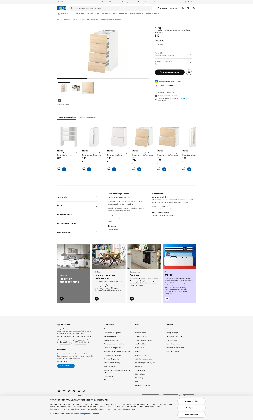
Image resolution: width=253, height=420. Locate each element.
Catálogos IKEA (140, 344)
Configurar (190, 408)
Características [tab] (62, 197)
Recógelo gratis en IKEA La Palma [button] (167, 96)
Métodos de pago (110, 336)
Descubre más (62, 361)
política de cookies (91, 414)
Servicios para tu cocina (174, 336)
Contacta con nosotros (111, 329)
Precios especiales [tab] (136, 14)
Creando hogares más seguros (145, 363)
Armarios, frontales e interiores (89, 19)
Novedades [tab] (106, 14)
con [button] (170, 82)
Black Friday (139, 378)
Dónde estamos (140, 333)
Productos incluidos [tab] (64, 232)
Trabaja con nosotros (142, 336)
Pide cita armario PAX (143, 2)
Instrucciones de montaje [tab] (66, 223)
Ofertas (137, 351)
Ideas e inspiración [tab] (120, 14)
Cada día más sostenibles (143, 359)
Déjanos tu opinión (110, 380)
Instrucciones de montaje (112, 363)
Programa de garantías (111, 359)
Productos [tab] (64, 14)
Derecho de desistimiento (112, 355)
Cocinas (75, 19)
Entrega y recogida (172, 333)
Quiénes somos (140, 329)
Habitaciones (66, 19)
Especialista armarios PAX (174, 344)
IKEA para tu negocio (115, 2)
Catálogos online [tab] (93, 14)
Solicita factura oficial (111, 340)
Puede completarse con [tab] (87, 117)
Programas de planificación (175, 348)
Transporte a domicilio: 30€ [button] (166, 92)
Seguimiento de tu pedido (112, 333)
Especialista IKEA (171, 340)
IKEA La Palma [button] (64, 2)
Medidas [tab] (60, 206)
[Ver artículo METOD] (68, 136)
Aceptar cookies (191, 401)
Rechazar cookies (191, 414)
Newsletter (139, 366)
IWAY (136, 381)
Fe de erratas (108, 376)
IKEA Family (104, 2)
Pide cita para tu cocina (128, 2)
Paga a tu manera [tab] (152, 14)
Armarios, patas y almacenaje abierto (111, 19)
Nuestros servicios (172, 329)
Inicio (58, 19)
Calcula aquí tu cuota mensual (167, 85)
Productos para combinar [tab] (67, 117)
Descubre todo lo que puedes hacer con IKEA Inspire (74, 336)
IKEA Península (140, 374)
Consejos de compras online (113, 348)
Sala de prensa (140, 370)
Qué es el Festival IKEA (142, 385)
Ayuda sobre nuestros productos (114, 344)
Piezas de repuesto (110, 366)
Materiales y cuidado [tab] (64, 215)
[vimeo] (74, 391)
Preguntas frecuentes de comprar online (117, 351)
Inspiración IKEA (140, 348)
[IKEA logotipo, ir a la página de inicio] (61, 8)
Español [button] (190, 2)
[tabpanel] (152, 213)
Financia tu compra (172, 351)
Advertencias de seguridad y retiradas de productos (117, 371)
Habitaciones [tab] (79, 14)
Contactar (153, 2)
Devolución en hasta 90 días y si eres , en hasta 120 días (173, 99)
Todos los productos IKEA (143, 340)
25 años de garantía (63, 104)
